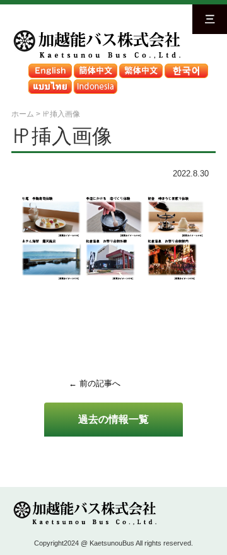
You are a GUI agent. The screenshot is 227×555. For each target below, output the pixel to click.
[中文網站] (140, 66)
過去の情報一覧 (113, 419)
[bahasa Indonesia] (95, 82)
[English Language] (50, 66)
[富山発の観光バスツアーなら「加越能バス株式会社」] (95, 32)
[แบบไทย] (50, 82)
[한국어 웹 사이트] (186, 66)
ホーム (22, 114)
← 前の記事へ (94, 383)
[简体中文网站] (95, 66)
